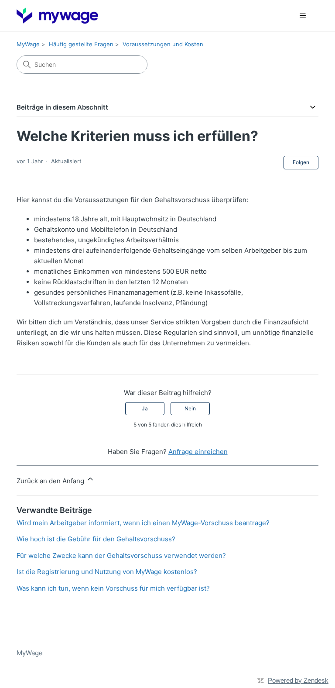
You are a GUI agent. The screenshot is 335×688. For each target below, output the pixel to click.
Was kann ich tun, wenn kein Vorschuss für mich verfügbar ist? (113, 588)
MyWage (28, 44)
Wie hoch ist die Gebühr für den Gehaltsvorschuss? (96, 539)
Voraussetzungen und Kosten (163, 44)
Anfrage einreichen (198, 451)
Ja (145, 408)
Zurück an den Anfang (51, 481)
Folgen (301, 162)
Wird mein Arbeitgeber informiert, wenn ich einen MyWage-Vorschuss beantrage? (143, 523)
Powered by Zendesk (298, 680)
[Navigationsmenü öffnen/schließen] (302, 16)
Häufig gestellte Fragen (81, 44)
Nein (190, 408)
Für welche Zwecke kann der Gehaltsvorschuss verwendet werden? (121, 555)
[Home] (57, 15)
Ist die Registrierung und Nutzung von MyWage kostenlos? (107, 572)
